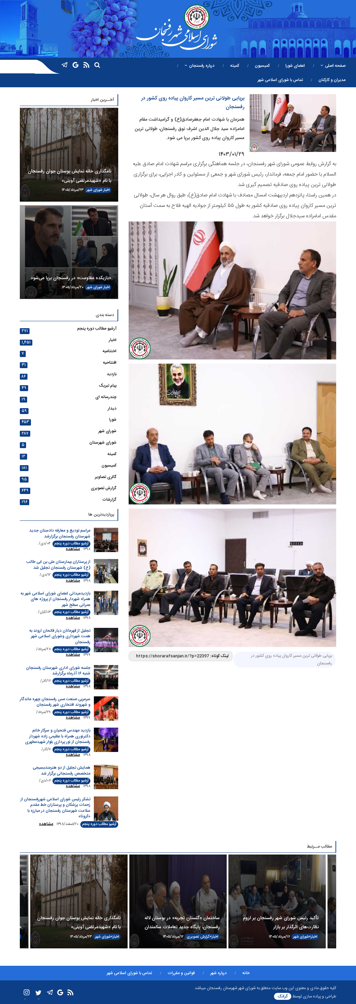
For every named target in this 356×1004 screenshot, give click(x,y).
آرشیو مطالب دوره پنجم (96, 328)
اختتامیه (109, 351)
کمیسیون (262, 65)
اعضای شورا (295, 65)
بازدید (111, 374)
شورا (112, 419)
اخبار (106, 190)
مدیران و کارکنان (332, 79)
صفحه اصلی (335, 65)
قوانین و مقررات (181, 973)
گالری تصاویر (105, 476)
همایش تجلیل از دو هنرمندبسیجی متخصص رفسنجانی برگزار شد (61, 770)
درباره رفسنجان (202, 65)
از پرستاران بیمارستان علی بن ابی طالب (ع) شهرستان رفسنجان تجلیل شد (58, 564)
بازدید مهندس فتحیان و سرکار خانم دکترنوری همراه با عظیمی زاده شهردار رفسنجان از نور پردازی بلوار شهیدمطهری (57, 736)
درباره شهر (218, 973)
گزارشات (109, 499)
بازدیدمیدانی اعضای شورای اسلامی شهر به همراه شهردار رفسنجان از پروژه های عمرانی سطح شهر (55, 599)
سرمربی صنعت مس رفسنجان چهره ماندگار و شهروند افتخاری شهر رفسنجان (55, 702)
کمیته (234, 65)
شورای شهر (94, 190)
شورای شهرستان (102, 442)
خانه (246, 973)
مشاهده (73, 548)
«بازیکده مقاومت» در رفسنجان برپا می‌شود (71, 278)
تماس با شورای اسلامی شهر (280, 79)
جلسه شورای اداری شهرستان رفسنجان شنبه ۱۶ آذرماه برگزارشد (58, 670)
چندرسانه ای (105, 397)
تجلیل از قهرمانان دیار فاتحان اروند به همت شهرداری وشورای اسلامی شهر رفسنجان (59, 636)
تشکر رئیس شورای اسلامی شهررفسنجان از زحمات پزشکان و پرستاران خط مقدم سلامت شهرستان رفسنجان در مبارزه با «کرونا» (55, 808)
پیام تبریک (107, 385)
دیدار (112, 408)
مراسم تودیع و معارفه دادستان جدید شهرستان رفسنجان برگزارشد (59, 533)
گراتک (282, 996)
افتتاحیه (109, 362)
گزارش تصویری (103, 488)
